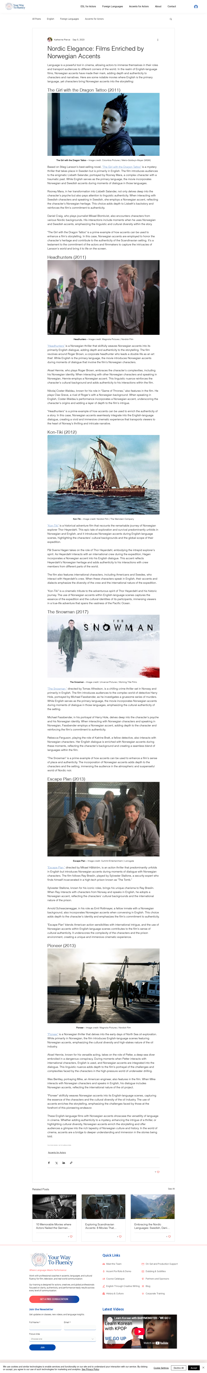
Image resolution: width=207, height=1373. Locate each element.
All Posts (36, 19)
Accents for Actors (94, 19)
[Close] (203, 1368)
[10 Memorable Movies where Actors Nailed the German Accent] (54, 1206)
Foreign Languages (69, 19)
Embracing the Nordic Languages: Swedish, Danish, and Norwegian (152, 1226)
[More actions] (158, 39)
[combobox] (62, 1339)
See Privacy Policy (90, 1369)
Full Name (34, 1322)
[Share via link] (71, 1162)
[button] (161, 6)
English (50, 19)
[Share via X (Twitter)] (56, 1162)
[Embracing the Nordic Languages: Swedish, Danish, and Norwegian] (153, 1206)
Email (67, 1322)
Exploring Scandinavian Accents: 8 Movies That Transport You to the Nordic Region (101, 1226)
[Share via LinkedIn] (63, 1162)
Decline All (179, 1367)
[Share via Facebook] (48, 1162)
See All (171, 1188)
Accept (194, 1367)
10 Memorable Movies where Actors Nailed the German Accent (53, 1226)
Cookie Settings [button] (161, 1367)
